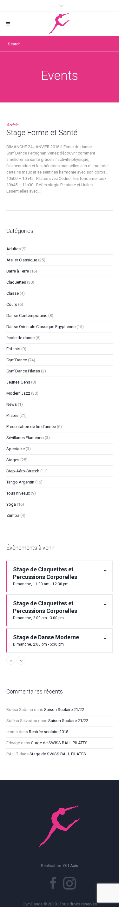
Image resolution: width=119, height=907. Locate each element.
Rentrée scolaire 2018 (48, 731)
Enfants (13, 348)
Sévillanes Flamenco (25, 437)
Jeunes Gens (18, 382)
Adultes (13, 248)
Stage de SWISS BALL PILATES (59, 742)
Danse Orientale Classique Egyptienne (41, 326)
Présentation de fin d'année (31, 426)
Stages (12, 459)
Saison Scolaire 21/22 (64, 709)
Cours (11, 304)
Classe (12, 293)
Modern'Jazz (18, 393)
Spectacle (15, 448)
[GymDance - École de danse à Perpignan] (59, 23)
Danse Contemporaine (26, 315)
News (11, 404)
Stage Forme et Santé (41, 132)
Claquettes (16, 282)
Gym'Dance (16, 360)
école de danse (20, 337)
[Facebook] (52, 883)
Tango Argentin (20, 482)
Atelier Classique (21, 260)
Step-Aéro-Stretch (22, 471)
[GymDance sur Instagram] (69, 883)
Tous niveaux (18, 493)
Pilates (12, 415)
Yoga (11, 504)
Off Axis (70, 865)
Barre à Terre (17, 271)
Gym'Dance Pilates (23, 371)
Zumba (12, 515)
